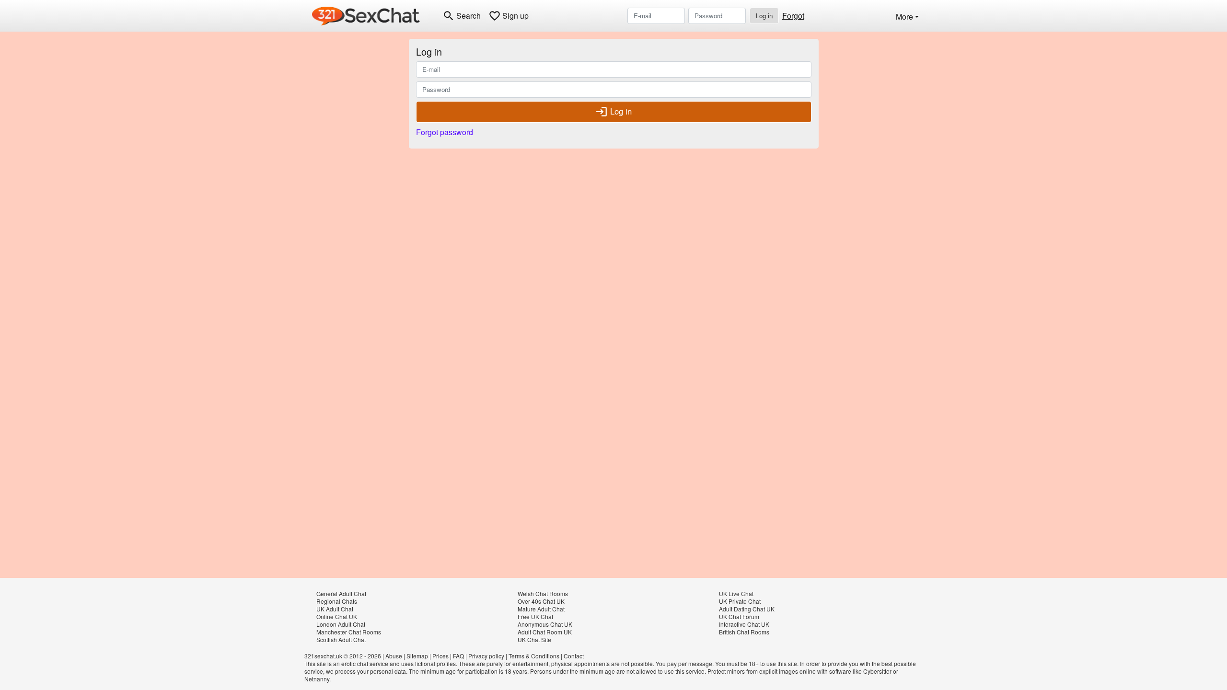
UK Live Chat (736, 593)
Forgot (793, 15)
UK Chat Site (534, 639)
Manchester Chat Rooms (348, 632)
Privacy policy (486, 656)
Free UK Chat (535, 616)
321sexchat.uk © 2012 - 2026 (342, 656)
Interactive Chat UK (744, 624)
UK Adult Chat (334, 609)
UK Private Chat (740, 601)
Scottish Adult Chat (341, 639)
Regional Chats (336, 601)
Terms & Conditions (534, 656)
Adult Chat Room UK (545, 632)
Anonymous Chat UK (545, 624)
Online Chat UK (336, 616)
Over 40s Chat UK (541, 601)
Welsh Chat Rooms (543, 593)
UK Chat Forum (739, 616)
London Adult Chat (340, 624)
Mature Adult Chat (541, 609)
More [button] (904, 16)
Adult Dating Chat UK (747, 609)
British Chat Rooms (744, 632)
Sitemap (417, 656)
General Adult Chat (341, 593)
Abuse (393, 656)
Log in (764, 15)
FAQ (458, 656)
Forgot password (444, 132)
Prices (440, 656)
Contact (574, 656)
